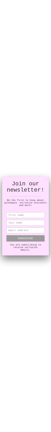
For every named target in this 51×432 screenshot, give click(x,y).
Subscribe (25, 238)
